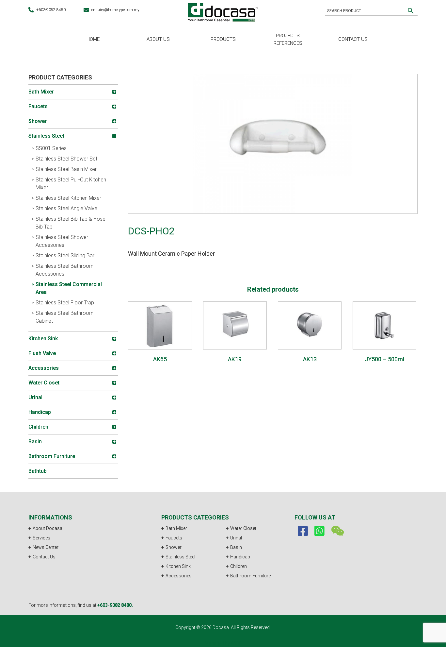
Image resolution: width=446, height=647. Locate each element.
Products (223, 39)
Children (238, 566)
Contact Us (353, 39)
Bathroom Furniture (250, 575)
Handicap (240, 556)
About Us (158, 39)
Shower (174, 547)
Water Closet (243, 528)
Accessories (179, 575)
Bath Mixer (176, 528)
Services (41, 537)
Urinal (236, 537)
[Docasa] (223, 11)
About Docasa (47, 528)
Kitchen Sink (178, 566)
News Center (45, 547)
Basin (236, 547)
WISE (236, 643)
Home (93, 39)
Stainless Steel (180, 556)
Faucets (174, 537)
